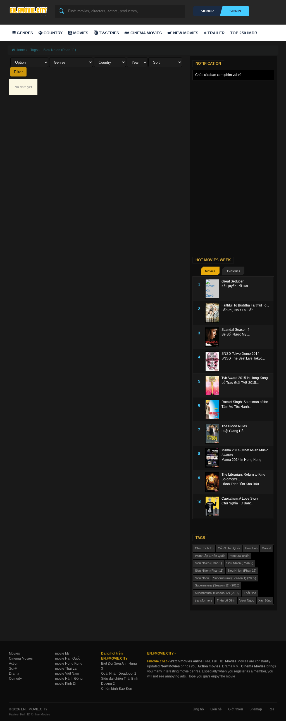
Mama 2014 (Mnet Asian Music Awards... (244, 452)
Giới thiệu (235, 709)
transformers (204, 600)
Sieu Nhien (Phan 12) (242, 570)
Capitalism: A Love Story (239, 498)
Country (52, 33)
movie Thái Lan (66, 668)
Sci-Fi (13, 668)
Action (13, 663)
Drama (14, 674)
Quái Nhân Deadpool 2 (118, 674)
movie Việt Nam (67, 674)
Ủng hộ (198, 709)
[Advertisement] (233, 118)
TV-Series (108, 33)
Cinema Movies (145, 33)
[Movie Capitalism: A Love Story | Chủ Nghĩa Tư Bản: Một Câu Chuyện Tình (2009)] (213, 506)
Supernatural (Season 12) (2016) (217, 593)
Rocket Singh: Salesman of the (244, 402)
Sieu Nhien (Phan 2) (239, 563)
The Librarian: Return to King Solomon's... (243, 477)
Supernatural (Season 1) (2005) (234, 578)
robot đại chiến (239, 555)
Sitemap (255, 709)
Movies (80, 33)
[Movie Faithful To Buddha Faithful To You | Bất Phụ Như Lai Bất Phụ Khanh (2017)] (213, 313)
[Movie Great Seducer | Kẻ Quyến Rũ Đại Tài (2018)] (213, 289)
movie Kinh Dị (65, 684)
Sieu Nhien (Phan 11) (59, 50)
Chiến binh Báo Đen (116, 689)
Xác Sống (264, 600)
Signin (235, 11)
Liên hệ (216, 709)
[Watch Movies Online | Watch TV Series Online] (30, 10)
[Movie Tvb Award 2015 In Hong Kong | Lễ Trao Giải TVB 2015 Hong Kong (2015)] (213, 385)
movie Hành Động (69, 679)
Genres (24, 33)
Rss (271, 709)
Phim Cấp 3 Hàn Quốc (210, 555)
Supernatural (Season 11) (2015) (217, 585)
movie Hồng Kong (68, 663)
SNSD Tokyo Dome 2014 (240, 354)
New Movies (185, 33)
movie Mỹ (62, 653)
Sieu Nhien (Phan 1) (208, 563)
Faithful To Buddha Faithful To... (245, 305)
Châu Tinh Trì (204, 548)
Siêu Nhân (202, 578)
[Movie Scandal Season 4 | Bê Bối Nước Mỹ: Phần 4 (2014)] (213, 337)
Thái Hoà (250, 593)
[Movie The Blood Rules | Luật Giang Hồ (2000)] (213, 434)
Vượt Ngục (246, 600)
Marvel (266, 548)
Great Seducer (232, 281)
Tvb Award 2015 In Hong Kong (244, 378)
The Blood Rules (234, 426)
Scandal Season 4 (235, 330)
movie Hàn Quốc (67, 658)
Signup (207, 11)
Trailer (215, 33)
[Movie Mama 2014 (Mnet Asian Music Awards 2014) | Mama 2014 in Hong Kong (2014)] (213, 458)
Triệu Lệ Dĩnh (226, 600)
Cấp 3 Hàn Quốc (229, 548)
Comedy (15, 679)
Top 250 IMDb (243, 33)
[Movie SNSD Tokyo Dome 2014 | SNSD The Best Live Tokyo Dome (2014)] (213, 361)
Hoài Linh (251, 548)
